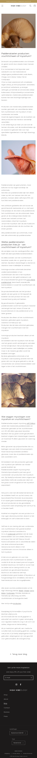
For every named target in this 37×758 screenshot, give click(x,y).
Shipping (7, 753)
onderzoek (11, 534)
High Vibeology (16, 756)
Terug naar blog (19, 654)
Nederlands (17, 743)
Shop (5, 695)
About (6, 699)
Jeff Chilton (31, 423)
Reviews (6, 712)
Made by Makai (18, 751)
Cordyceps (10, 593)
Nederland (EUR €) (17, 733)
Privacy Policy (16, 753)
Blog (5, 703)
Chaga (26, 591)
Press (6, 716)
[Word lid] (31, 678)
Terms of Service (27, 753)
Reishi (21, 591)
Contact (7, 708)
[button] (2, 6)
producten (17, 603)
